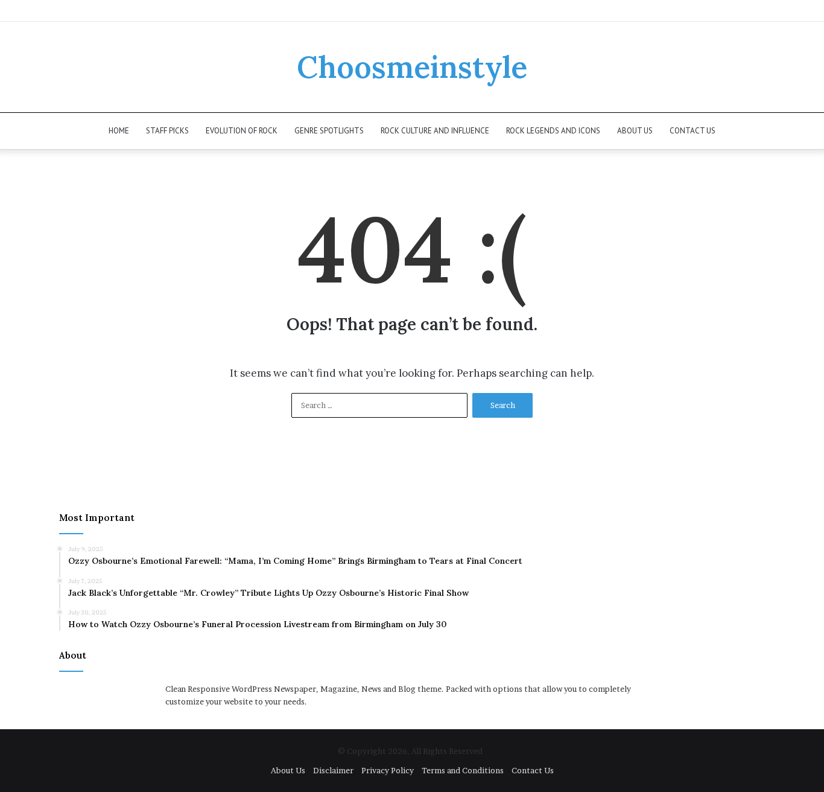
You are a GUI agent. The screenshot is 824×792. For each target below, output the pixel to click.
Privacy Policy (387, 770)
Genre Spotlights (329, 131)
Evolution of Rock (241, 131)
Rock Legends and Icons (553, 131)
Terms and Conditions (463, 770)
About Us (635, 131)
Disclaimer (333, 770)
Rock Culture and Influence (435, 131)
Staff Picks (167, 131)
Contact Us (692, 131)
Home (119, 131)
